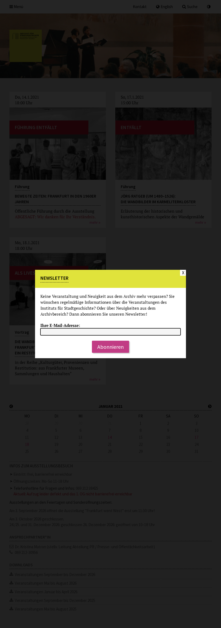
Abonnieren (110, 346)
